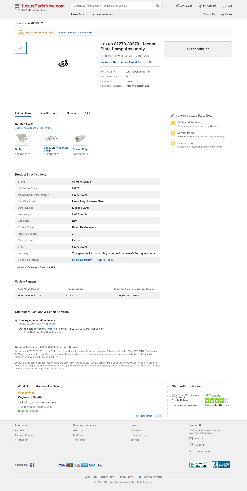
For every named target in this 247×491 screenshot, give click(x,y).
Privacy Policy (126, 477)
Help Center (226, 14)
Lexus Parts (77, 14)
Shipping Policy (82, 259)
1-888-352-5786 (202, 451)
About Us (19, 430)
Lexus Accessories (102, 14)
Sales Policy (91, 477)
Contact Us (209, 14)
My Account (78, 430)
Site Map (135, 440)
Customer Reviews (24, 435)
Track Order (78, 435)
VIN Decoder (21, 440)
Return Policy (105, 259)
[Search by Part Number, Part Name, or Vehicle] (158, 6)
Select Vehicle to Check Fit (75, 32)
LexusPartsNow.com (25, 363)
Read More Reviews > (152, 416)
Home (18, 23)
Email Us (198, 438)
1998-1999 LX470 (135, 351)
